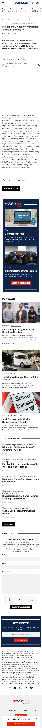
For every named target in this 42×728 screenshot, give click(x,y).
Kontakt (24, 710)
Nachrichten (12, 20)
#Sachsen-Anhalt (16, 415)
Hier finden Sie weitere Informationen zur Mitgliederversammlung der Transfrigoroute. (18, 275)
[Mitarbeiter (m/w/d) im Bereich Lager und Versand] (19, 476)
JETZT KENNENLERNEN (21, 283)
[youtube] (15, 687)
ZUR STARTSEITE (11, 188)
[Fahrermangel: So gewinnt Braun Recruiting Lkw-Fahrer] (21, 312)
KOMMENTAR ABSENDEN (21, 607)
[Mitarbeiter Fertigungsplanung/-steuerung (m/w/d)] (19, 445)
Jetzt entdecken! (21, 724)
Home (4, 20)
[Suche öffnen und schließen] (32, 3)
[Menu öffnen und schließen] (3, 3)
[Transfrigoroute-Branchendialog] (21, 255)
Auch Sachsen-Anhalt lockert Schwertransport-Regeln (16, 420)
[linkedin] (26, 687)
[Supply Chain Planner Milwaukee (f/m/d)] (15, 508)
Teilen (24, 59)
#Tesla (13, 373)
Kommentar (6, 572)
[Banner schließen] (36, 718)
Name (4, 563)
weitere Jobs (8, 524)
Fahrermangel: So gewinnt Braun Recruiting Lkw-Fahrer (18, 330)
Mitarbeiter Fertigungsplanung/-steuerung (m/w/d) (18, 448)
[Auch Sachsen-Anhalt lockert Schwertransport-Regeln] (21, 402)
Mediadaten (11, 710)
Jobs (34, 710)
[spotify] (31, 687)
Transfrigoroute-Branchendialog (21, 271)
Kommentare (10, 59)
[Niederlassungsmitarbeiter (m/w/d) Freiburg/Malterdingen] (21, 492)
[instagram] (20, 687)
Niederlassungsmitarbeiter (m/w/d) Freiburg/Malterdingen (20, 497)
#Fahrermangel (16, 326)
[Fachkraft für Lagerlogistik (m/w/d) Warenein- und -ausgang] (21, 460)
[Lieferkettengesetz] (21, 218)
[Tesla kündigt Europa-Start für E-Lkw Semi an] (21, 360)
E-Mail (4, 555)
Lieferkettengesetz (14, 234)
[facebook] (10, 688)
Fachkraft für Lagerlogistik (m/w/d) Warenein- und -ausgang (20, 465)
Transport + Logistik (24, 20)
